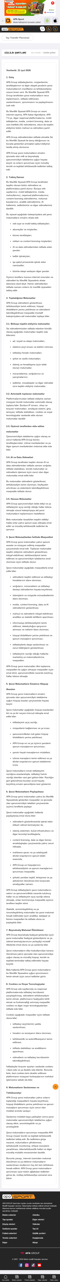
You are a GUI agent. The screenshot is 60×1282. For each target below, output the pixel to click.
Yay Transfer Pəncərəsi (17, 37)
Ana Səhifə (36, 53)
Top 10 (35, 1229)
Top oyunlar (7, 1220)
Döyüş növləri (8, 1224)
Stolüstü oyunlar (9, 1229)
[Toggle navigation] (55, 29)
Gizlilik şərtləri (38, 1233)
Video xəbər (54, 1280)
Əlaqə (35, 1242)
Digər (4, 1242)
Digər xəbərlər (42, 1280)
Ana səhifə (5, 1280)
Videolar (36, 1224)
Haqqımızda (37, 1238)
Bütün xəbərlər (9, 1215)
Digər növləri (38, 1220)
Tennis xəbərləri (9, 1238)
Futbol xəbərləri (9, 1233)
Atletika (36, 1215)
